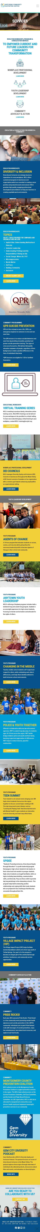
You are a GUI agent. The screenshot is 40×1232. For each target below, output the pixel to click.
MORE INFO (11, 1174)
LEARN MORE (20, 76)
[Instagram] (24, 1228)
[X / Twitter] (19, 1228)
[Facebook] (16, 1228)
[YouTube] (21, 1228)
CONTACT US (20, 1199)
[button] (37, 6)
